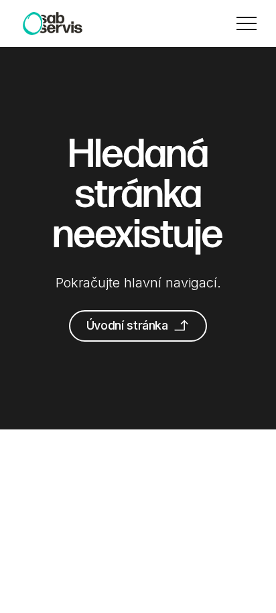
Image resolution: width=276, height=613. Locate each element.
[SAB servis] (52, 23)
